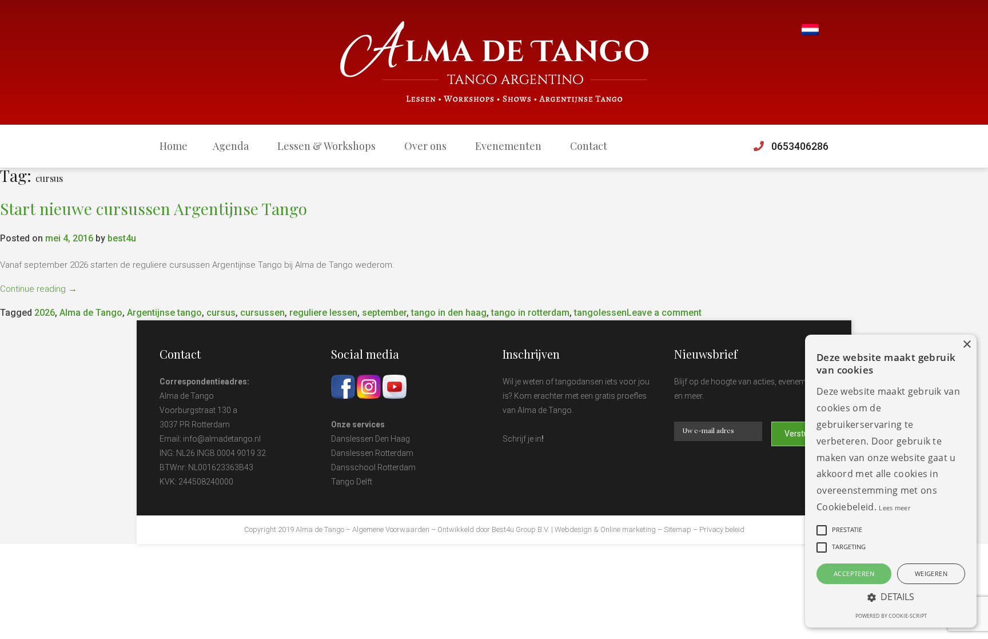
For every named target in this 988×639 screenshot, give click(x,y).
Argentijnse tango (164, 312)
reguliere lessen (323, 312)
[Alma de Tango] (494, 62)
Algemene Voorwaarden (390, 529)
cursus (221, 312)
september (384, 312)
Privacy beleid (721, 529)
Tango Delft (351, 481)
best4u (121, 238)
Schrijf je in (522, 438)
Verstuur (800, 433)
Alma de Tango (90, 312)
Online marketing (628, 529)
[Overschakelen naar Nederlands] (810, 30)
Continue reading (38, 289)
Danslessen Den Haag (370, 438)
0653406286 (799, 146)
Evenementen (508, 146)
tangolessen (600, 312)
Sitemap (677, 529)
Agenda (231, 146)
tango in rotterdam (530, 312)
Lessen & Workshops (326, 146)
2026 (44, 312)
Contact (588, 146)
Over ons (425, 146)
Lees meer (894, 507)
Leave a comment (664, 312)
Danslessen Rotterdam (372, 453)
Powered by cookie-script (891, 616)
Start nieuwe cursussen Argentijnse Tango (153, 208)
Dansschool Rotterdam (373, 467)
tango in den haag (449, 312)
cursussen (262, 312)
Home (174, 146)
